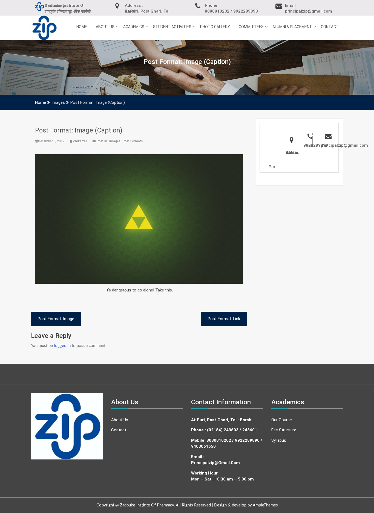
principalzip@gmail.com (215, 462)
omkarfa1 (80, 141)
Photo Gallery (215, 27)
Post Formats (133, 141)
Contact (330, 27)
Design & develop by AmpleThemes (246, 505)
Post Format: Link (224, 318)
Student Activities (172, 27)
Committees (251, 27)
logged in (62, 346)
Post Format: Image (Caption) (78, 130)
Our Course (281, 419)
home (81, 27)
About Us (105, 27)
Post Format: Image (56, 318)
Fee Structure (283, 430)
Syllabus (278, 440)
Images (114, 141)
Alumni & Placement (292, 27)
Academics (133, 27)
